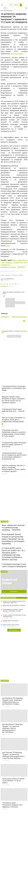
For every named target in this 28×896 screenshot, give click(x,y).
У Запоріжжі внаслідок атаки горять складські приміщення (14, 565)
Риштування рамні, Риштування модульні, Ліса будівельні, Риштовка (12, 805)
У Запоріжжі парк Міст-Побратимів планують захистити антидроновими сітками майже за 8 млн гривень (14, 433)
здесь (8, 246)
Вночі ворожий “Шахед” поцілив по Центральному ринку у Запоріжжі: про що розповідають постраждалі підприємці (13, 539)
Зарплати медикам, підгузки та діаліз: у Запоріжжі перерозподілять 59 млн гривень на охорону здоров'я (14, 468)
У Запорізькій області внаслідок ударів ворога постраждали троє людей (14, 388)
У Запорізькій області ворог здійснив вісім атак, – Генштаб (13, 410)
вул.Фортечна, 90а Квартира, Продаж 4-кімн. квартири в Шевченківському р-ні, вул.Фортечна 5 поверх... (12, 701)
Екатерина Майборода (9, 278)
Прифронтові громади (9, 581)
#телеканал (8, 275)
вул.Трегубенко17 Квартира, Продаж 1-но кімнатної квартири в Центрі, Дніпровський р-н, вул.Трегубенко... (12, 728)
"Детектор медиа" (16, 54)
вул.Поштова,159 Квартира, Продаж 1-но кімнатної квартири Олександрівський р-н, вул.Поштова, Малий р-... (13, 755)
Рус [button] (5, 8)
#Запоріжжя (14, 275)
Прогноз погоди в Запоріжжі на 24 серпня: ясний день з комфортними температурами (13, 420)
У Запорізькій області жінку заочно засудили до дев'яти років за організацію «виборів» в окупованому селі (14, 456)
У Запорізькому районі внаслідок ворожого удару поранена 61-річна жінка (14, 445)
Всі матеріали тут (14, 591)
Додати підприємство (14, 630)
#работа (2, 275)
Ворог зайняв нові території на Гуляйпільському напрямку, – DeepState (13, 527)
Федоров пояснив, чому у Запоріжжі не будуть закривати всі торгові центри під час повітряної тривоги (13, 400)
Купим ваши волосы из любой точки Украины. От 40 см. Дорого (13, 781)
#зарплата (20, 275)
